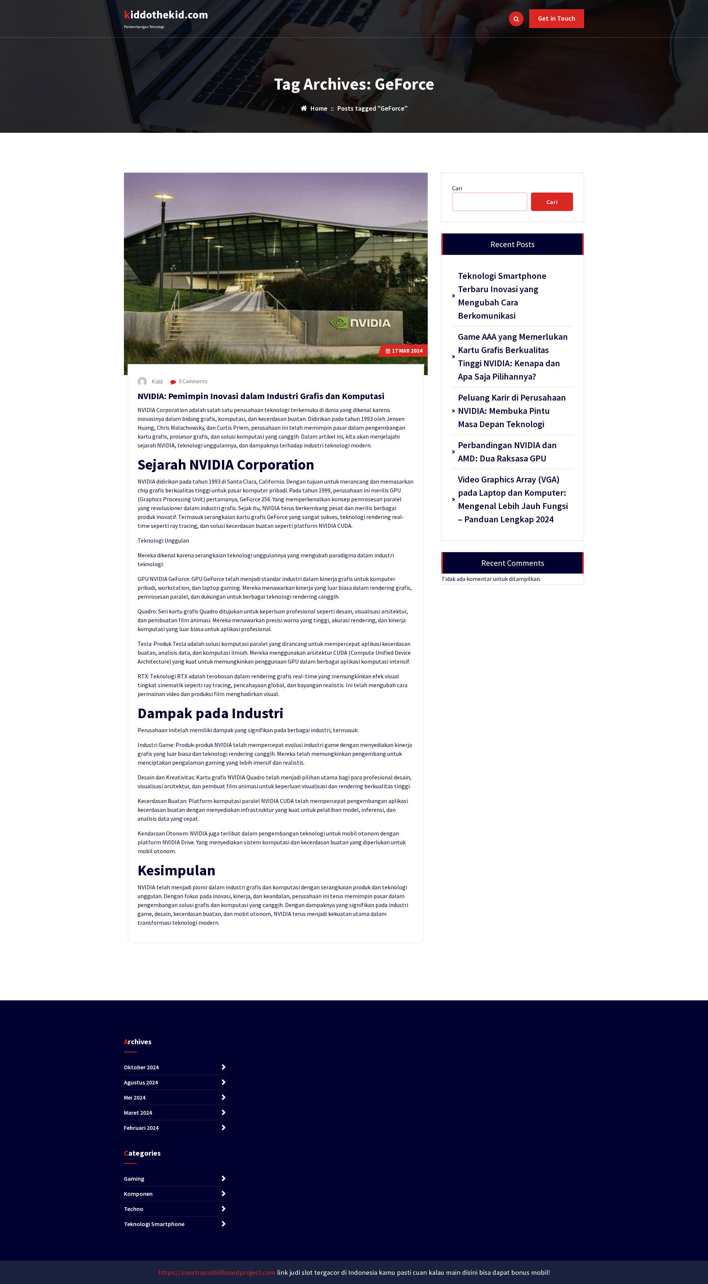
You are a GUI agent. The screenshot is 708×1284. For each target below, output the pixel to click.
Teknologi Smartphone (154, 1224)
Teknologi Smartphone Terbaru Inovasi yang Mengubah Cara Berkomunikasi (502, 295)
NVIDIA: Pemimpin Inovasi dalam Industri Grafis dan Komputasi (261, 396)
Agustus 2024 (141, 1082)
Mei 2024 (134, 1097)
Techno (133, 1208)
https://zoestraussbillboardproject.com (216, 1272)
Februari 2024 (141, 1127)
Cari (457, 188)
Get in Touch (556, 18)
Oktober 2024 (141, 1067)
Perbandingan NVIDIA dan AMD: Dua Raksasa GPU (507, 451)
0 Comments (193, 381)
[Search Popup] (516, 18)
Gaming (134, 1178)
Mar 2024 (407, 350)
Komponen (138, 1193)
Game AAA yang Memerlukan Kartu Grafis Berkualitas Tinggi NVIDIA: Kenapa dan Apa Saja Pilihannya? (513, 356)
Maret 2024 (138, 1112)
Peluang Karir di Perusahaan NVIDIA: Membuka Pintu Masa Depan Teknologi (512, 411)
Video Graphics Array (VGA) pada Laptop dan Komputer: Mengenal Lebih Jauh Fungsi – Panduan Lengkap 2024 (513, 499)
